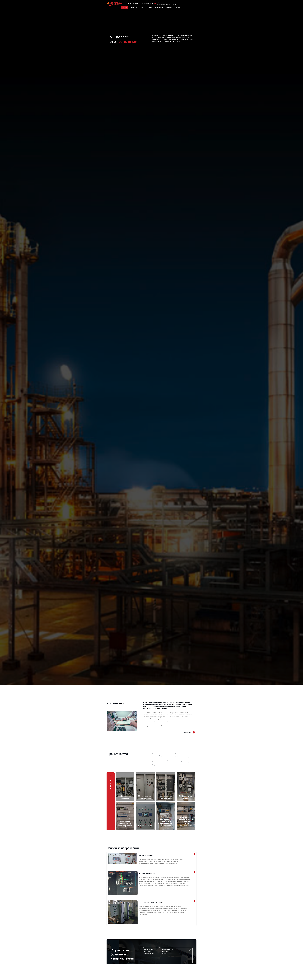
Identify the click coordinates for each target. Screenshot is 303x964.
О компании (133, 7)
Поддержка (159, 7)
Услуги (142, 7)
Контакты (178, 7)
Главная (124, 7)
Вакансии (169, 7)
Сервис (150, 7)
